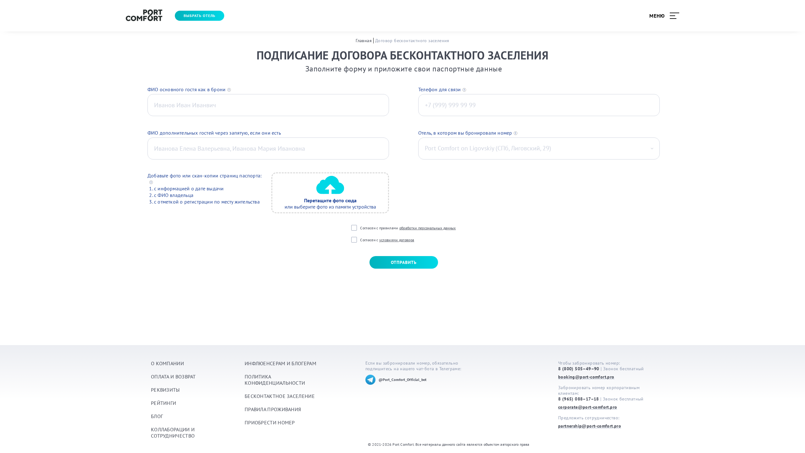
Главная (364, 40)
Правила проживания (273, 409)
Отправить (404, 262)
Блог (157, 416)
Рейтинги (163, 403)
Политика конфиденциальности (275, 379)
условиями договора (396, 240)
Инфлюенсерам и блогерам (280, 363)
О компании (167, 363)
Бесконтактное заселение (280, 396)
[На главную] (144, 15)
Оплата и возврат (173, 376)
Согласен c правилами (408, 228)
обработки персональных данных (427, 228)
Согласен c (387, 240)
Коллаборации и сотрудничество (173, 432)
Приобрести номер (270, 422)
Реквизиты (165, 390)
